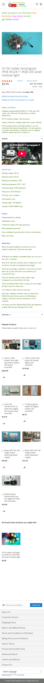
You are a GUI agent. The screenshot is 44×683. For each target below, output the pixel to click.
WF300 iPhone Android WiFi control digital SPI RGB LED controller (12, 497)
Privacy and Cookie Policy (13, 649)
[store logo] (17, 4)
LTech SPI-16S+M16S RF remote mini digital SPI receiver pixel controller (11, 408)
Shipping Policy (9, 622)
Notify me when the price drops (15, 96)
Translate (20, 675)
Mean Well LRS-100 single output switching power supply (32, 453)
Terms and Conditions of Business (17, 633)
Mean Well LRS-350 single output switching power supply (12, 453)
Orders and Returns (11, 659)
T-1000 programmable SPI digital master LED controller (31, 407)
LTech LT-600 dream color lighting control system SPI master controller (11, 362)
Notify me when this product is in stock (18, 100)
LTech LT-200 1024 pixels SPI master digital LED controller (32, 361)
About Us (6, 612)
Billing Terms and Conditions (15, 638)
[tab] (22, 138)
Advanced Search (10, 654)
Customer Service (10, 617)
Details (5, 138)
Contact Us (7, 664)
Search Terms (8, 643)
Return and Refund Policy (13, 628)
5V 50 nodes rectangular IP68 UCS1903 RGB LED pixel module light (11, 554)
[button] (17, 65)
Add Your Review (32, 81)
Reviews (6, 314)
